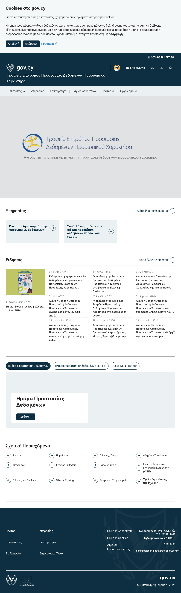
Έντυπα (17, 455)
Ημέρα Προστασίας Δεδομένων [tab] (28, 366)
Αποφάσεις (19, 465)
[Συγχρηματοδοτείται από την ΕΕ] (27, 581)
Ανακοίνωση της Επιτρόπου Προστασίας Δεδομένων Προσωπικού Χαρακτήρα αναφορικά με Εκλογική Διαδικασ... (108, 284)
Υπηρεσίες (37, 91)
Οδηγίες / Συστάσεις (155, 455)
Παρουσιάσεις (108, 465)
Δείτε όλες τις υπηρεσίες (153, 210)
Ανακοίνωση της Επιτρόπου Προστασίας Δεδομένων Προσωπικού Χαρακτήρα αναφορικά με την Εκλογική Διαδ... (65, 308)
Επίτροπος (15, 91)
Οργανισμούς (14, 542)
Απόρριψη (31, 43)
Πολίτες (106, 91)
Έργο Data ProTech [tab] (125, 366)
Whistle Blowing (65, 480)
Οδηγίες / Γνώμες (109, 455)
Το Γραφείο (13, 553)
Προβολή (27, 416)
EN (161, 68)
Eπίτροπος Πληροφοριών (113, 480)
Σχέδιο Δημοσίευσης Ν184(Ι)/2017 (155, 481)
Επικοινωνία (137, 68)
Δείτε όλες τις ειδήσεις (154, 260)
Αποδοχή (13, 43)
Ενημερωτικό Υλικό (84, 91)
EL (152, 68)
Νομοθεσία (62, 455)
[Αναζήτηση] (170, 68)
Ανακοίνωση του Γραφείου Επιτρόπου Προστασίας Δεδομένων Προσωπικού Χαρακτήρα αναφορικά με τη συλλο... (109, 308)
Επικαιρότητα (58, 91)
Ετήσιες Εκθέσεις (66, 465)
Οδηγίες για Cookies (24, 480)
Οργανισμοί (127, 91)
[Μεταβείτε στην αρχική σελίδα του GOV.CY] (20, 67)
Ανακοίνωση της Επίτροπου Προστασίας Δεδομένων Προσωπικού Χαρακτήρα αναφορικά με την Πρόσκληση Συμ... (66, 332)
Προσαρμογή (49, 43)
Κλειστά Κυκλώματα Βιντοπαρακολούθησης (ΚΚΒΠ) (156, 468)
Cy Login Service (162, 57)
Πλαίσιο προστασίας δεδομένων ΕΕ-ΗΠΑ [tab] (80, 366)
